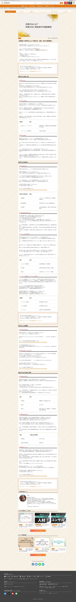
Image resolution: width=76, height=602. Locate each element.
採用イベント (46, 586)
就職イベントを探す (32, 576)
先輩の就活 (22, 11)
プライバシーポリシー (22, 586)
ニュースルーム (9, 586)
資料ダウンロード (55, 586)
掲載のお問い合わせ (54, 584)
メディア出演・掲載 (15, 586)
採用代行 (53, 587)
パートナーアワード (55, 593)
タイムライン (41, 576)
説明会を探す (15, 576)
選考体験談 (10, 578)
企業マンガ (27, 578)
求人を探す (8, 576)
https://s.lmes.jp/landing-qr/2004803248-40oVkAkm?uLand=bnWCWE (33, 189)
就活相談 (20, 578)
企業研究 (33, 11)
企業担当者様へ (72, 0)
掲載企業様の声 (41, 586)
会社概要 (5, 586)
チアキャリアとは (9, 584)
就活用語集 (66, 11)
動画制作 (50, 587)
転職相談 (24, 578)
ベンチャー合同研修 (62, 586)
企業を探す (24, 576)
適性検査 (49, 576)
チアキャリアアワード (42, 593)
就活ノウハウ (11, 11)
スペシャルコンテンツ (16, 578)
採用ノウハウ (51, 586)
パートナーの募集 (48, 593)
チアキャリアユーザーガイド (34, 578)
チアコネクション (41, 587)
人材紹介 (67, 586)
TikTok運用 (46, 587)
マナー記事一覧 (38, 554)
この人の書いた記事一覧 (38, 530)
